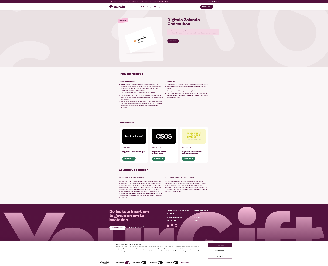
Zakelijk (210, 1)
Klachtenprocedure (200, 214)
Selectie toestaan (220, 250)
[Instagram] (172, 225)
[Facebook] (168, 225)
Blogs (196, 221)
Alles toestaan (220, 245)
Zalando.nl (181, 84)
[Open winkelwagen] (217, 7)
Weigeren (220, 256)
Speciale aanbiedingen (174, 217)
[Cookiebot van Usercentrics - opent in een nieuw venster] (104, 262)
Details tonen (185, 262)
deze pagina (145, 88)
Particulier (215, 1)
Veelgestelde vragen (154, 7)
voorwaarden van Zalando (147, 93)
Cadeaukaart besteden (137, 7)
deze (160, 193)
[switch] (143, 262)
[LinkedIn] (176, 225)
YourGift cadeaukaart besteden (178, 210)
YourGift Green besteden (175, 214)
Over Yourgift (171, 221)
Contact (197, 217)
